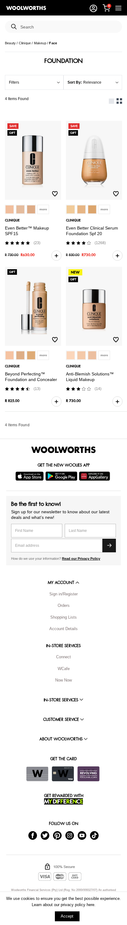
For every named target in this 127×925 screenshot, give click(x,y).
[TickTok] (94, 835)
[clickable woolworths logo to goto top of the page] (63, 449)
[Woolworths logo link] (26, 8)
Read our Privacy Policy (81, 558)
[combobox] (68, 27)
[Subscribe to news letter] (109, 545)
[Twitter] (45, 835)
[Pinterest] (57, 835)
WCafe (64, 668)
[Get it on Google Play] (62, 476)
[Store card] (37, 773)
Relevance (92, 82)
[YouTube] (82, 835)
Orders (64, 605)
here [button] (90, 904)
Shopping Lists (63, 617)
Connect (63, 657)
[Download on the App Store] (30, 476)
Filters (14, 82)
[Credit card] (63, 773)
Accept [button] (67, 916)
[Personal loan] (88, 773)
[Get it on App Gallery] (95, 476)
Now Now (63, 680)
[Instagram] (69, 835)
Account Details (63, 628)
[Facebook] (32, 835)
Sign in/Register (63, 594)
